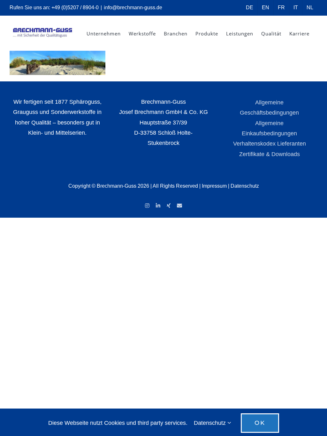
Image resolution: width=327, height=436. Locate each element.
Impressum (214, 186)
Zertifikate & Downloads (269, 154)
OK (260, 422)
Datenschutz (245, 186)
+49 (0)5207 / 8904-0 (75, 7)
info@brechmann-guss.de (133, 7)
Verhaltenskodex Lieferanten (269, 143)
